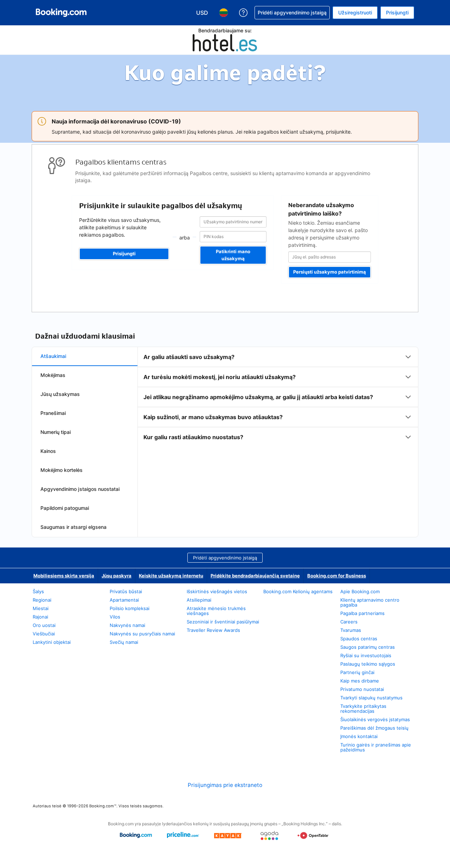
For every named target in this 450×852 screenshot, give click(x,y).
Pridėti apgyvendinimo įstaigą (225, 557)
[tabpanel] (278, 397)
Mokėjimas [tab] (52, 375)
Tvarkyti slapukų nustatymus (371, 697)
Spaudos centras (358, 638)
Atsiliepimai (199, 600)
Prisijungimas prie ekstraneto (225, 785)
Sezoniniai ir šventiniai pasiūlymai (223, 621)
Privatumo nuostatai (362, 689)
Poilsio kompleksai (129, 608)
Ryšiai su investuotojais (365, 655)
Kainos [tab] (48, 451)
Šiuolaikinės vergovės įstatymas (375, 719)
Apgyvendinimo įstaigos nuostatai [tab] (80, 489)
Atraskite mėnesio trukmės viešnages (216, 611)
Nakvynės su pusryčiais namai (142, 633)
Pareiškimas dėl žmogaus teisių (374, 728)
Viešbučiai (44, 633)
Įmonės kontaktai (359, 736)
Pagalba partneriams (362, 613)
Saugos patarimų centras (367, 647)
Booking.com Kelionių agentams (298, 591)
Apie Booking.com (360, 591)
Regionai (42, 600)
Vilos (115, 617)
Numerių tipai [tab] (55, 432)
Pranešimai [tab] (53, 413)
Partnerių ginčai (357, 672)
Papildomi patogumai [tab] (64, 508)
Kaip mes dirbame (359, 681)
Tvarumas (350, 630)
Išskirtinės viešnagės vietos (217, 591)
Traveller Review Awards (213, 630)
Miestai (41, 608)
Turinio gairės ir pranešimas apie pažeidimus (375, 747)
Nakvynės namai (127, 625)
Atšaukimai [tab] (53, 356)
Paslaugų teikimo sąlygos (367, 664)
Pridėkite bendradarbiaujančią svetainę (255, 575)
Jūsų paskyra (116, 575)
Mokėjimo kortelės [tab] (61, 470)
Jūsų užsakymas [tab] (60, 394)
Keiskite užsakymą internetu (171, 575)
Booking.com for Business (336, 575)
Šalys (38, 591)
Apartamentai (124, 600)
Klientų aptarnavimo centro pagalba (369, 602)
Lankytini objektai (52, 642)
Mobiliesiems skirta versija (63, 575)
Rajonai (40, 617)
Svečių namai (124, 642)
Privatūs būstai (126, 591)
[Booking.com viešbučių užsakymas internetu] (61, 12)
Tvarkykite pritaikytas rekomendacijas (363, 708)
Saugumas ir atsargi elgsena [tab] (73, 527)
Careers (349, 621)
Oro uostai (44, 625)
